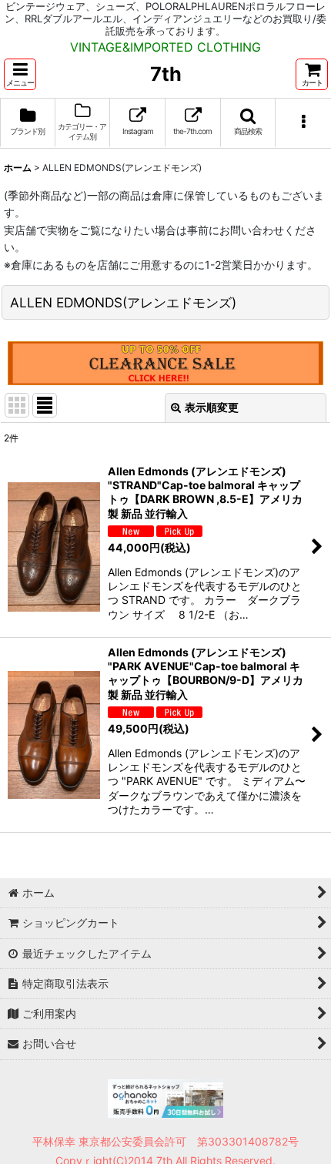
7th (166, 74)
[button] (20, 74)
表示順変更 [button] (212, 407)
